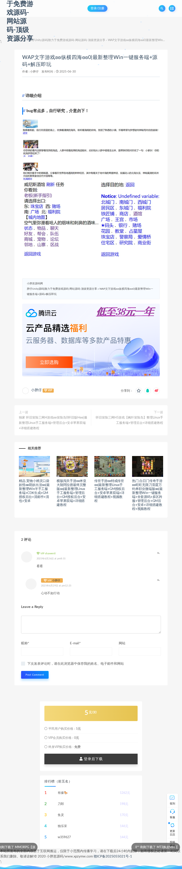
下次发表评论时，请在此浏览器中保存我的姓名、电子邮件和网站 (75, 663)
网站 (122, 643)
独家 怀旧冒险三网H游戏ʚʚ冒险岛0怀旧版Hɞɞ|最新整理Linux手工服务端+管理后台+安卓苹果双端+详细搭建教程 (53, 423)
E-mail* (75, 643)
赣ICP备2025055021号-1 (113, 856)
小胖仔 (34, 71)
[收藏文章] (138, 390)
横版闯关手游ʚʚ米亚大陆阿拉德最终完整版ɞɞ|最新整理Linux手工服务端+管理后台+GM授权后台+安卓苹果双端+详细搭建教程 (71, 493)
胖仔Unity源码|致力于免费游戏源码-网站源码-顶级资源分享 (67, 40)
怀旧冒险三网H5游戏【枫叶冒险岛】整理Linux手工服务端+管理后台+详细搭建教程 (129, 420)
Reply (158, 553)
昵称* (25, 643)
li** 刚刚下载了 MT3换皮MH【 (121, 847)
